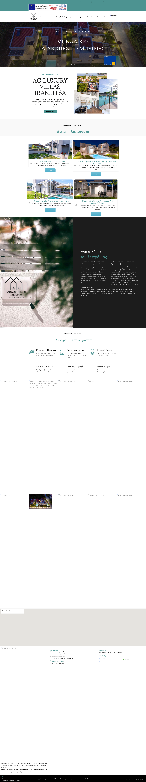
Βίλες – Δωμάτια (46, 17)
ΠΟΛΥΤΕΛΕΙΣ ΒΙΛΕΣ (73, 54)
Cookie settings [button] (129, 779)
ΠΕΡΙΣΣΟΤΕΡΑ (50, 170)
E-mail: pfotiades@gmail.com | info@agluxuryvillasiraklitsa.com (92, 2)
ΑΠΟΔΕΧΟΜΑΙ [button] (139, 779)
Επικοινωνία (101, 17)
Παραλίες (90, 17)
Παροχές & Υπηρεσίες (63, 17)
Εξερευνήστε (79, 17)
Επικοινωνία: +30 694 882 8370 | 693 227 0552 (40, 2)
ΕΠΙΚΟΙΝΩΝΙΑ (50, 111)
